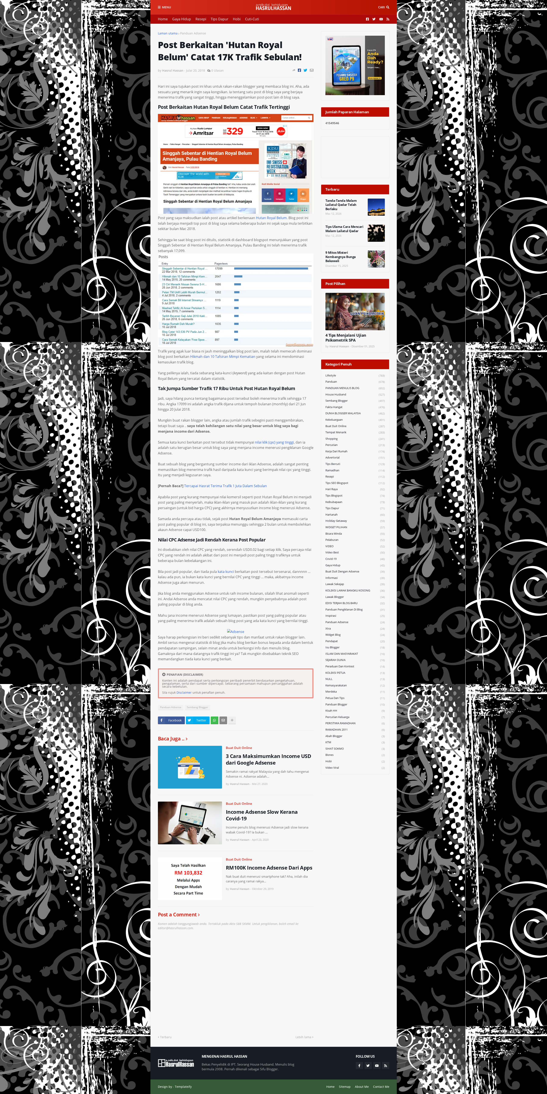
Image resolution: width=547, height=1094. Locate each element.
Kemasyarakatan (355, 685)
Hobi (237, 19)
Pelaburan (355, 540)
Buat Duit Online (239, 748)
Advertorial (355, 458)
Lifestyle (355, 375)
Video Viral (355, 768)
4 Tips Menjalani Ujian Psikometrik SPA (345, 338)
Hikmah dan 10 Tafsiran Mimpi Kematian (222, 356)
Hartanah (355, 515)
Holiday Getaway (355, 521)
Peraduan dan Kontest (355, 666)
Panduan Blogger (355, 704)
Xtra (355, 629)
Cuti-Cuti (252, 19)
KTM (355, 742)
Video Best (355, 552)
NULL (355, 679)
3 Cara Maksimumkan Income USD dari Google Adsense (268, 759)
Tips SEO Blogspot (355, 483)
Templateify (183, 1087)
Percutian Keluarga (355, 717)
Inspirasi (355, 616)
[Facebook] (299, 70)
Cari (381, 7)
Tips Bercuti (355, 464)
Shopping (355, 439)
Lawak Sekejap (355, 584)
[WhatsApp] (214, 720)
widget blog (355, 635)
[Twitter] (305, 70)
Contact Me (381, 1087)
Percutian (355, 445)
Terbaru (166, 1037)
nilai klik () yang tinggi (274, 442)
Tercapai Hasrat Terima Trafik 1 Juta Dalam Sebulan (225, 486)
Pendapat (355, 641)
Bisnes (355, 755)
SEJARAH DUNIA (355, 660)
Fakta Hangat (355, 407)
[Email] (311, 70)
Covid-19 (355, 559)
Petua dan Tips (355, 698)
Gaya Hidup (181, 19)
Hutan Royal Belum (271, 217)
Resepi (201, 19)
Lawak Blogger (355, 597)
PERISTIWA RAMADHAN (355, 723)
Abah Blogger (355, 736)
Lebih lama (303, 1037)
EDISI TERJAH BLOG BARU (355, 603)
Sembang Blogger (197, 707)
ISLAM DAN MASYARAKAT (355, 654)
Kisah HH (355, 711)
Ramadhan (355, 470)
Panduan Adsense (193, 33)
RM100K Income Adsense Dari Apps (269, 867)
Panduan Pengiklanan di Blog (355, 609)
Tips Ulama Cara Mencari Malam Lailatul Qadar (344, 229)
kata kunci (226, 571)
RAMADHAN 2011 (355, 730)
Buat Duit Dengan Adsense (355, 571)
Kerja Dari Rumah (355, 451)
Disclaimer (184, 692)
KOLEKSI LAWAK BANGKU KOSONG (355, 590)
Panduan (355, 382)
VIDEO (355, 546)
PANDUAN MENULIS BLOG (355, 388)
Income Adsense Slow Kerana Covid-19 (262, 815)
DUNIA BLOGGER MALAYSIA (355, 413)
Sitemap (345, 1087)
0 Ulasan (217, 70)
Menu (166, 7)
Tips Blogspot (355, 496)
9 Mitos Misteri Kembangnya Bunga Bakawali (340, 257)
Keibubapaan (355, 502)
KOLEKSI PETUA (355, 673)
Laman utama (168, 33)
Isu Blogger (355, 647)
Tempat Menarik (355, 432)
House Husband (355, 394)
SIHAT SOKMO (355, 749)
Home (163, 19)
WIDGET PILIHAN (355, 527)
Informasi (355, 578)
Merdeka (355, 692)
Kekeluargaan (355, 420)
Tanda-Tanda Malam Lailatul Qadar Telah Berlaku (341, 205)
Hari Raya (355, 489)
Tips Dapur (219, 19)
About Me (362, 1087)
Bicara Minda (355, 534)
